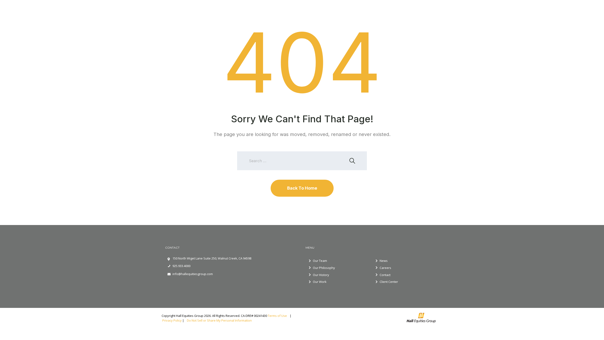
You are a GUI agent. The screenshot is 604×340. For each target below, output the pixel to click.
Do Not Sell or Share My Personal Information (219, 320)
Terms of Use (278, 316)
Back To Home (302, 188)
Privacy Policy (172, 320)
